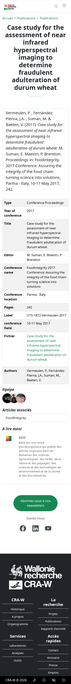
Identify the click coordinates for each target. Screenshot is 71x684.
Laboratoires (17, 645)
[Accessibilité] (54, 680)
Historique (18, 609)
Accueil (7, 18)
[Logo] (35, 577)
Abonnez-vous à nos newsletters (36, 503)
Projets (53, 614)
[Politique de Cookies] (44, 680)
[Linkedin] (35, 528)
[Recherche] (56, 6)
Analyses (18, 653)
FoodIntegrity (16, 418)
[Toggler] (64, 5)
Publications (26, 18)
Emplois (53, 672)
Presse (53, 665)
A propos (18, 616)
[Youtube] (48, 528)
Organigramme (17, 624)
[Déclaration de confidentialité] (34, 680)
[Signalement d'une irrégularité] (63, 680)
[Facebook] (23, 528)
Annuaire (53, 658)
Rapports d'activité (53, 629)
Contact (53, 650)
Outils (18, 660)
